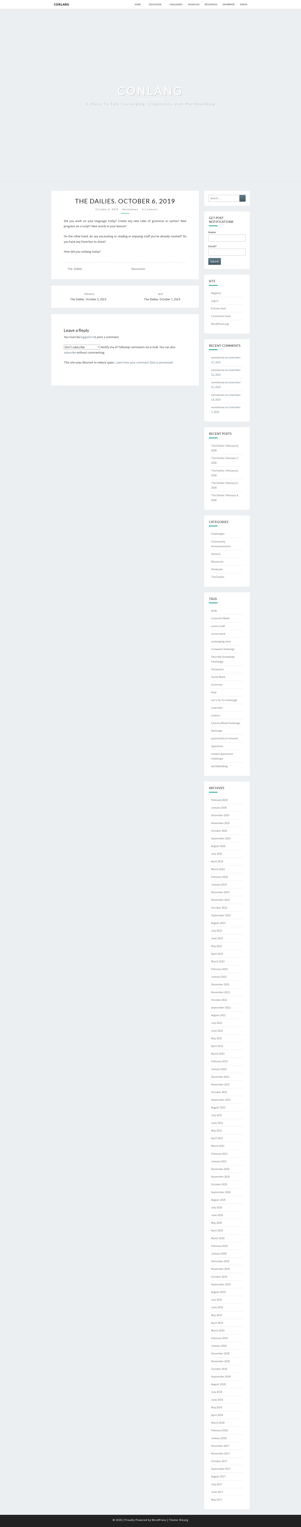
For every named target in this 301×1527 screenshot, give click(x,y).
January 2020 (219, 1253)
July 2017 (216, 1484)
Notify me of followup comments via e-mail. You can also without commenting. (119, 349)
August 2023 (218, 923)
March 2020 (218, 1238)
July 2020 (216, 1207)
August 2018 (218, 1384)
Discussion (155, 4)
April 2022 (217, 1046)
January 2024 (219, 884)
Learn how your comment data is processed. (144, 362)
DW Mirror (229, 4)
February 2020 (219, 1246)
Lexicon (215, 715)
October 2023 (219, 907)
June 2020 (217, 1215)
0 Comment (150, 209)
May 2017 (216, 1499)
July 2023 (216, 930)
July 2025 (216, 853)
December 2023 (220, 892)
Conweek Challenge (223, 649)
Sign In (243, 4)
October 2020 (219, 1184)
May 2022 (216, 1038)
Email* (212, 246)
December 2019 (220, 1261)
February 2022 (219, 1061)
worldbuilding (219, 766)
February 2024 (219, 877)
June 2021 (217, 1123)
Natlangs (216, 730)
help (214, 692)
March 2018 (218, 1422)
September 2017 (221, 1468)
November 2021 (220, 1084)
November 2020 (220, 1176)
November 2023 (220, 899)
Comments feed (220, 316)
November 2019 (220, 1269)
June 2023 (217, 938)
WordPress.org (220, 324)
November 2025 (220, 823)
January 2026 (219, 807)
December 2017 (220, 1445)
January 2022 (219, 1069)
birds (214, 610)
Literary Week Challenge (225, 723)
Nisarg (183, 1520)
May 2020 (216, 1222)
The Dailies (74, 269)
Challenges (176, 4)
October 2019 (219, 1276)
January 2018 (219, 1438)
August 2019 (218, 1292)
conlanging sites (221, 641)
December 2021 (220, 1076)
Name (212, 232)
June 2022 (217, 1030)
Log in (214, 300)
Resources (211, 4)
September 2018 (221, 1376)
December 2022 (220, 984)
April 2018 (217, 1415)
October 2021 (219, 1092)
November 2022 (220, 992)
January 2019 (219, 1345)
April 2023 (217, 953)
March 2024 (218, 869)
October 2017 (219, 1461)
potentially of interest (224, 738)
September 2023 (221, 915)
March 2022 (218, 1053)
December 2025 (220, 815)
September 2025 (221, 838)
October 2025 (219, 830)
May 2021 (216, 1130)
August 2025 (218, 846)
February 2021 (219, 1153)
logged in (86, 337)
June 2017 (217, 1492)
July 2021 (216, 1115)
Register (216, 293)
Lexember (217, 707)
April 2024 (217, 861)
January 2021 (219, 1161)
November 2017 (220, 1453)
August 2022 (218, 1015)
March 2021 (218, 1146)
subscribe (70, 352)
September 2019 (221, 1284)
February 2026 (219, 800)
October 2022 (219, 1000)
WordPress (159, 1520)
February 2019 (219, 1338)
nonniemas (130, 209)
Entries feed (218, 308)
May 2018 (216, 1407)
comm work (218, 633)
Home (138, 4)
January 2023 (219, 976)
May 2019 (216, 1315)
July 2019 (216, 1299)
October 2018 (219, 1369)
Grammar (217, 684)
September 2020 (221, 1192)
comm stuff (218, 626)
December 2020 (220, 1169)
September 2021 (221, 1099)
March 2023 (218, 961)
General (216, 554)
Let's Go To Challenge (224, 700)
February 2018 (219, 1430)
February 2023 (219, 969)
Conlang (61, 4)
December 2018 (220, 1353)
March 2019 (218, 1330)
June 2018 (217, 1399)
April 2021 (217, 1138)
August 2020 (218, 1199)
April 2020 (217, 1230)
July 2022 (216, 1022)
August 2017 (218, 1476)
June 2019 (217, 1307)
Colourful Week (220, 618)
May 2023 (216, 946)
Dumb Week (218, 677)
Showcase (194, 4)
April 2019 (217, 1322)
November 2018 (220, 1361)
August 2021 (218, 1107)
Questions (217, 746)
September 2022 (221, 1007)
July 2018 (216, 1392)
